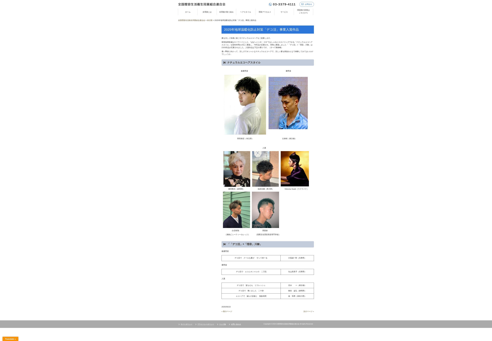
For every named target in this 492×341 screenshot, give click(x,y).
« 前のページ (227, 311)
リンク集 (222, 324)
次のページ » (308, 311)
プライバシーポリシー (205, 324)
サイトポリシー (186, 324)
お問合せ (308, 4)
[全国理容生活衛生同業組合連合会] (201, 4)
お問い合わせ (236, 324)
